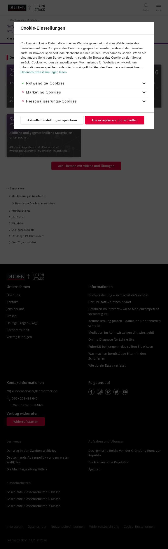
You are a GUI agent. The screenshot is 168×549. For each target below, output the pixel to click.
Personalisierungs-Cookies (51, 101)
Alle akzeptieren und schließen (115, 120)
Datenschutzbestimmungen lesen (44, 72)
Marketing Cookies (43, 92)
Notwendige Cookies (45, 83)
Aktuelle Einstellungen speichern (52, 120)
